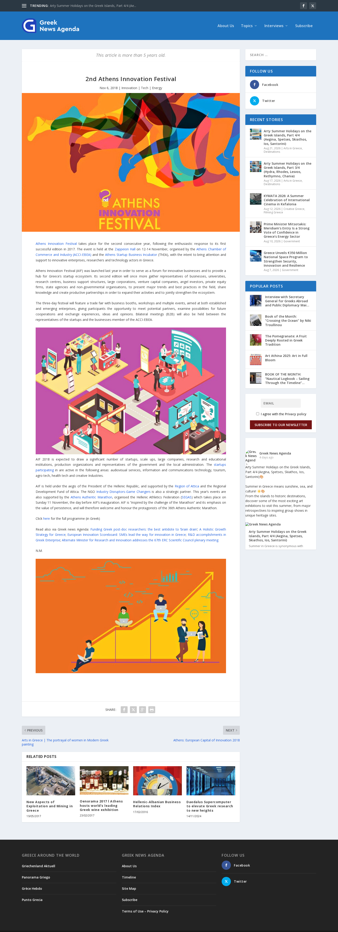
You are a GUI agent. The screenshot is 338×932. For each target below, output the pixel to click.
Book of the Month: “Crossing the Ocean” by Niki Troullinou (288, 320)
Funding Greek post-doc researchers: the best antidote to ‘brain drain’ (143, 529)
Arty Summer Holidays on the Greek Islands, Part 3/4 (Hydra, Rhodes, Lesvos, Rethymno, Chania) (287, 169)
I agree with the (283, 414)
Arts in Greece (293, 148)
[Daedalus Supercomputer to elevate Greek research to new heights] (210, 780)
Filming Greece (273, 212)
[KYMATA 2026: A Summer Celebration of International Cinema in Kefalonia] (255, 199)
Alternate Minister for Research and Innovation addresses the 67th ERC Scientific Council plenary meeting (140, 540)
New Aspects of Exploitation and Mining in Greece (49, 806)
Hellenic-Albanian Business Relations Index (157, 804)
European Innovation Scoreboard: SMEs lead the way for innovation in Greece (126, 534)
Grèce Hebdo (32, 888)
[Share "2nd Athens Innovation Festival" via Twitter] (133, 709)
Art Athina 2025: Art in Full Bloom (286, 357)
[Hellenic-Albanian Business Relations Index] (157, 780)
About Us (226, 26)
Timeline (129, 877)
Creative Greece (294, 209)
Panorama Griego (36, 877)
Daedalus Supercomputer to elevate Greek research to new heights (209, 806)
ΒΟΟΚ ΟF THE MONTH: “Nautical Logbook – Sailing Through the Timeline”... (287, 378)
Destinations (272, 152)
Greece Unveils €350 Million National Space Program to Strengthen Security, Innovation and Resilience (286, 259)
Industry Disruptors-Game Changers (123, 491)
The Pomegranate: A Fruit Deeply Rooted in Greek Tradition (286, 340)
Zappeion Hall (125, 249)
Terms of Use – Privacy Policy (145, 911)
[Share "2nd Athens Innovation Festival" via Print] (151, 709)
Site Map (129, 888)
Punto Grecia (32, 900)
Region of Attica (187, 486)
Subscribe (304, 26)
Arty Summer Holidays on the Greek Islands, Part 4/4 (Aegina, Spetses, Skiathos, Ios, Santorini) (287, 137)
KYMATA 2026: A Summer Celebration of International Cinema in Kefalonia (287, 200)
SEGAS (187, 497)
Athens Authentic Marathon (91, 497)
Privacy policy (295, 414)
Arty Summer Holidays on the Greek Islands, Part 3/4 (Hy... (93, 5)
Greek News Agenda (275, 453)
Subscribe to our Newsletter (281, 425)
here (46, 518)
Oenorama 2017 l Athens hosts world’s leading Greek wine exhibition (101, 805)
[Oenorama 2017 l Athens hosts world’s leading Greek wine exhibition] (104, 780)
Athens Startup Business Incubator (131, 254)
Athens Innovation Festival (56, 243)
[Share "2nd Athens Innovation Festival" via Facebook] (124, 709)
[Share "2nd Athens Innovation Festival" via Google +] (142, 709)
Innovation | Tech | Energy (141, 88)
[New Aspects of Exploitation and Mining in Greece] (50, 780)
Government (292, 241)
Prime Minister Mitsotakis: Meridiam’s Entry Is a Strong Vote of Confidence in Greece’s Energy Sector (286, 230)
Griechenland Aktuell (38, 866)
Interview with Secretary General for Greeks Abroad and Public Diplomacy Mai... (287, 301)
